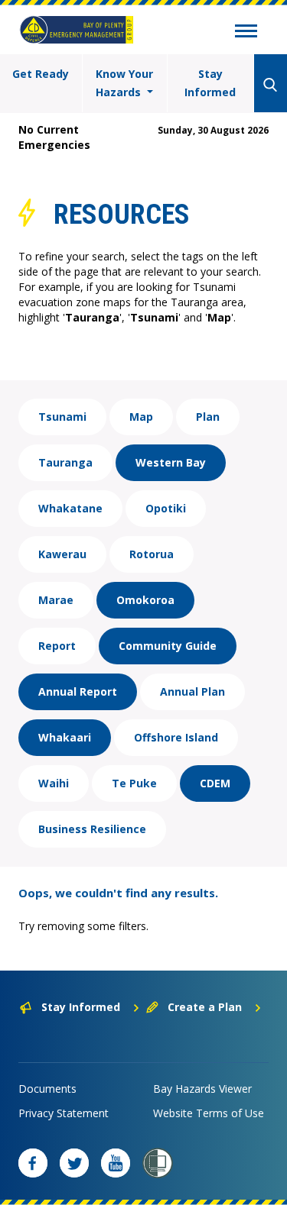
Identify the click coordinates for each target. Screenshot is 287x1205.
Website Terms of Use (208, 1113)
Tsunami (62, 416)
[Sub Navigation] (246, 33)
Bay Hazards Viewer (202, 1088)
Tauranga (65, 462)
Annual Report (77, 691)
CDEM (215, 783)
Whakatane (70, 508)
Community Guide (168, 645)
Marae (55, 600)
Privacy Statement (63, 1113)
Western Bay (170, 462)
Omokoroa (145, 600)
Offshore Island (176, 737)
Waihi (53, 783)
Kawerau (62, 554)
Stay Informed (210, 82)
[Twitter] (74, 1163)
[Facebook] (32, 1163)
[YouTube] (115, 1163)
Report (57, 645)
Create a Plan (205, 1007)
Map (141, 416)
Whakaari (64, 737)
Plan (208, 416)
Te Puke (134, 783)
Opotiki (165, 508)
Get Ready (40, 73)
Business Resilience (92, 829)
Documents (47, 1088)
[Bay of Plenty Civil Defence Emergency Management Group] (76, 29)
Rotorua (151, 554)
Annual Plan (192, 691)
